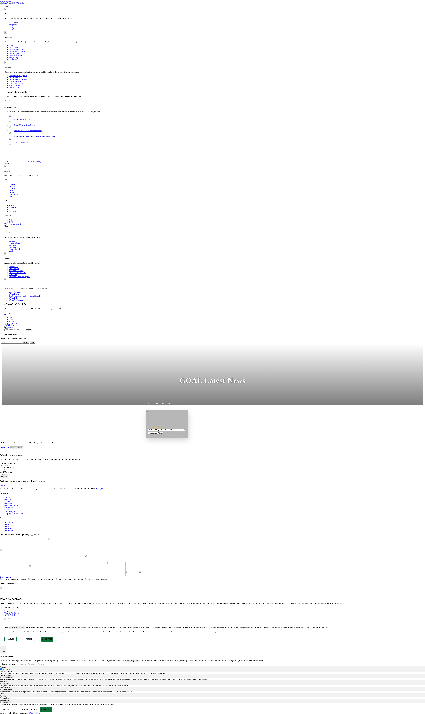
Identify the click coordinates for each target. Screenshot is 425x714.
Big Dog (8, 619)
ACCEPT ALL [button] (47, 639)
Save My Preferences (29, 709)
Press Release (173, 403)
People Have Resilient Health (24, 125)
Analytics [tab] (3, 681)
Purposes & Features (26, 664)
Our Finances (9, 504)
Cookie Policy (9, 615)
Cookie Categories (8, 664)
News (11, 317)
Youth (11, 251)
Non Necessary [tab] (5, 675)
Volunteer (12, 241)
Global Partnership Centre (18, 80)
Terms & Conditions (11, 613)
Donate (10, 327)
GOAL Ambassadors (16, 50)
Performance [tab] (4, 700)
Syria (11, 220)
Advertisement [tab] (5, 687)
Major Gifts (13, 275)
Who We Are (13, 22)
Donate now (4, 485)
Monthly (25, 342)
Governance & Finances (17, 52)
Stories (155, 403)
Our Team (8, 500)
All (149, 403)
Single (32, 342)
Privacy (7, 611)
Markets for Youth (15, 86)
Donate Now (13, 267)
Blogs (163, 403)
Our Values (13, 26)
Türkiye (11, 222)
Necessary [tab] (3, 667)
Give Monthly (14, 269)
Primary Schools (14, 249)
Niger (11, 190)
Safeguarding (13, 58)
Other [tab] (2, 694)
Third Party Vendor (133, 661)
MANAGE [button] (10, 639)
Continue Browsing (16, 447)
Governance (8, 508)
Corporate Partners (15, 82)
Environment (13, 60)
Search (28, 330)
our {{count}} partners (17, 627)
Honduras (12, 211)
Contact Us (13, 323)
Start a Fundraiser (15, 292)
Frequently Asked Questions (14, 514)
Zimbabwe (12, 188)
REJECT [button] (29, 639)
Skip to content (5, 1)
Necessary (6, 669)
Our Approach (14, 28)
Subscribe (4, 476)
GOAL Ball (13, 298)
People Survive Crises (22, 119)
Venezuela (12, 205)
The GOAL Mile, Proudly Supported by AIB (24, 296)
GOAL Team (13, 48)
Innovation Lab (14, 88)
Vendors (41, 664)
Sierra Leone (13, 186)
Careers (11, 319)
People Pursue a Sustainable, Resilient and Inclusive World (34, 136)
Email (6, 472)
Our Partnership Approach (18, 76)
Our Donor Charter (15, 56)
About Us (7, 498)
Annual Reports (14, 54)
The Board (8, 502)
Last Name (7, 468)
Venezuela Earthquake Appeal (19, 277)
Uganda (11, 192)
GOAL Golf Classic (16, 300)
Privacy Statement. (102, 489)
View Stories (9, 101)
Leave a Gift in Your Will (17, 273)
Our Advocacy (14, 30)
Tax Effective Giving (16, 271)
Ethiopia (12, 184)
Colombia (12, 207)
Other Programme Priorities (23, 142)
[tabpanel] (212, 673)
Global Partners (14, 78)
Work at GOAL (14, 243)
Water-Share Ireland (16, 84)
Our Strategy (13, 24)
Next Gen (12, 247)
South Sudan (13, 194)
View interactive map (11, 224)
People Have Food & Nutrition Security (28, 131)
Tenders (11, 321)
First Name (7, 463)
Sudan (11, 196)
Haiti (10, 209)
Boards (11, 46)
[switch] (1, 677)
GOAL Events (14, 294)
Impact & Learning (34, 162)
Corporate (12, 245)
